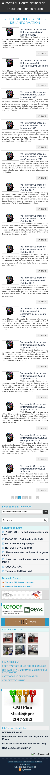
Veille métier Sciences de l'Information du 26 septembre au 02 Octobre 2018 (33, 312)
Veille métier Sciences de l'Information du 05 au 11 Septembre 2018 (33, 407)
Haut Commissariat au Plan (16, 748)
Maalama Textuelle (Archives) (18, 586)
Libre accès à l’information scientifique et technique (24, 671)
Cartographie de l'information (20, 676)
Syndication (26, 770)
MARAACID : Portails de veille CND (24, 539)
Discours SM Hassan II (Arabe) (18, 582)
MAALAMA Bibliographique (19, 543)
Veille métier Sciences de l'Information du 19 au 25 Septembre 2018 (33, 345)
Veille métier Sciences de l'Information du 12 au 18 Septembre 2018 (33, 376)
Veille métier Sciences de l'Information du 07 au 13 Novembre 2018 (33, 126)
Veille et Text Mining (13, 680)
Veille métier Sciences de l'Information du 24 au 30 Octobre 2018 (33, 187)
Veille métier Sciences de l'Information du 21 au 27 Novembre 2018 (33, 95)
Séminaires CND (10, 662)
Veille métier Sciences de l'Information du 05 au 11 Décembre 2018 (33, 32)
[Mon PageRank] (40, 754)
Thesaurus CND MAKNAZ (18, 571)
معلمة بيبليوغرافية (13, 566)
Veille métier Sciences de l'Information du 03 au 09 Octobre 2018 (33, 280)
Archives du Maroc (12, 732)
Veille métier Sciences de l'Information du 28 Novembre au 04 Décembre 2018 (34, 64)
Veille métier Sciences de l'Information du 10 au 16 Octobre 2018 (33, 249)
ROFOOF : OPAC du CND (18, 548)
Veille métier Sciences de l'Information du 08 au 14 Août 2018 (33, 469)
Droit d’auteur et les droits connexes (24, 666)
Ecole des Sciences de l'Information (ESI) (24, 743)
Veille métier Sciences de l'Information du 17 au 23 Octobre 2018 (33, 218)
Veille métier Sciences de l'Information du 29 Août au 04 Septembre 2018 (33, 438)
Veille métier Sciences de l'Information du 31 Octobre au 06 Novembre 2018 (33, 157)
